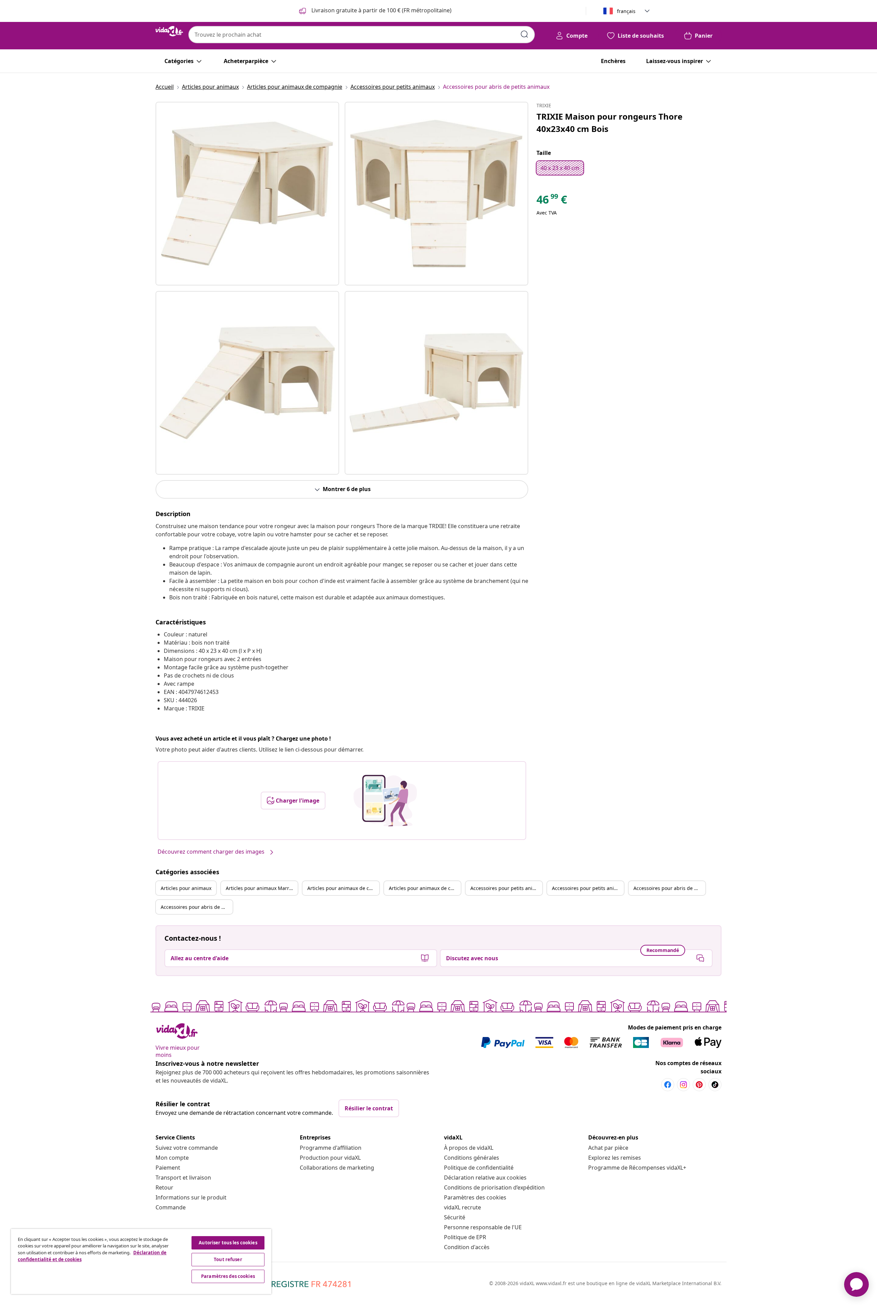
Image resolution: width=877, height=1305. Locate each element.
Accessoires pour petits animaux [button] (506, 888)
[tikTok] (715, 1084)
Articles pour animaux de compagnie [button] (343, 888)
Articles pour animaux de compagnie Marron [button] (425, 888)
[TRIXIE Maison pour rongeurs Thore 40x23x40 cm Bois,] (247, 193)
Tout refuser (228, 1259)
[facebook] (667, 1084)
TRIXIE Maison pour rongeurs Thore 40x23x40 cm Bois (609, 122)
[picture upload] (385, 800)
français (626, 11)
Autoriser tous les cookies (228, 1243)
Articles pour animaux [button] (186, 888)
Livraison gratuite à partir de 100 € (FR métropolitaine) (381, 10)
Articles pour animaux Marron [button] (260, 888)
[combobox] (361, 34)
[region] (141, 1261)
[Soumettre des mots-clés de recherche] (524, 34)
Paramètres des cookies (475, 1197)
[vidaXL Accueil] (169, 31)
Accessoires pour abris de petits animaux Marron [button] (197, 907)
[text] (551, 201)
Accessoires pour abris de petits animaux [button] (669, 888)
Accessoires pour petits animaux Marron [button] (588, 888)
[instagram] (683, 1084)
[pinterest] (699, 1084)
